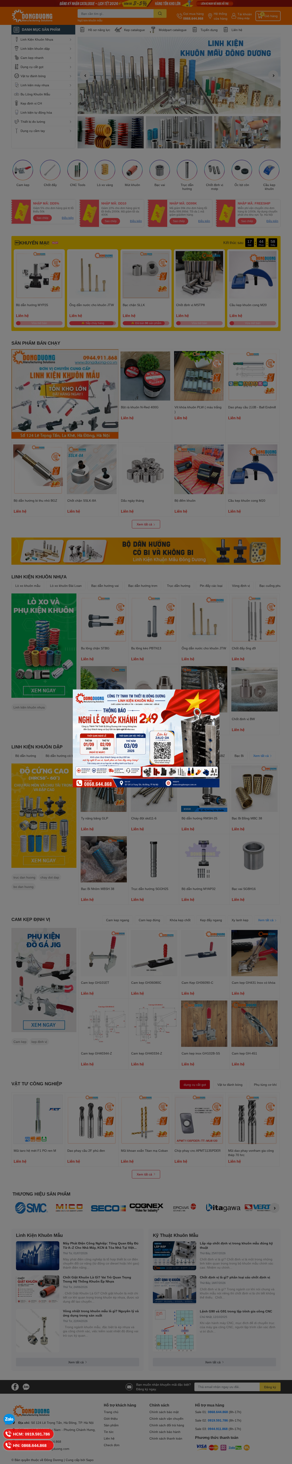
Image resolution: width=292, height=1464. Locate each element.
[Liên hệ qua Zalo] (9, 1419)
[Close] (220, 686)
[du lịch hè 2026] (146, 738)
